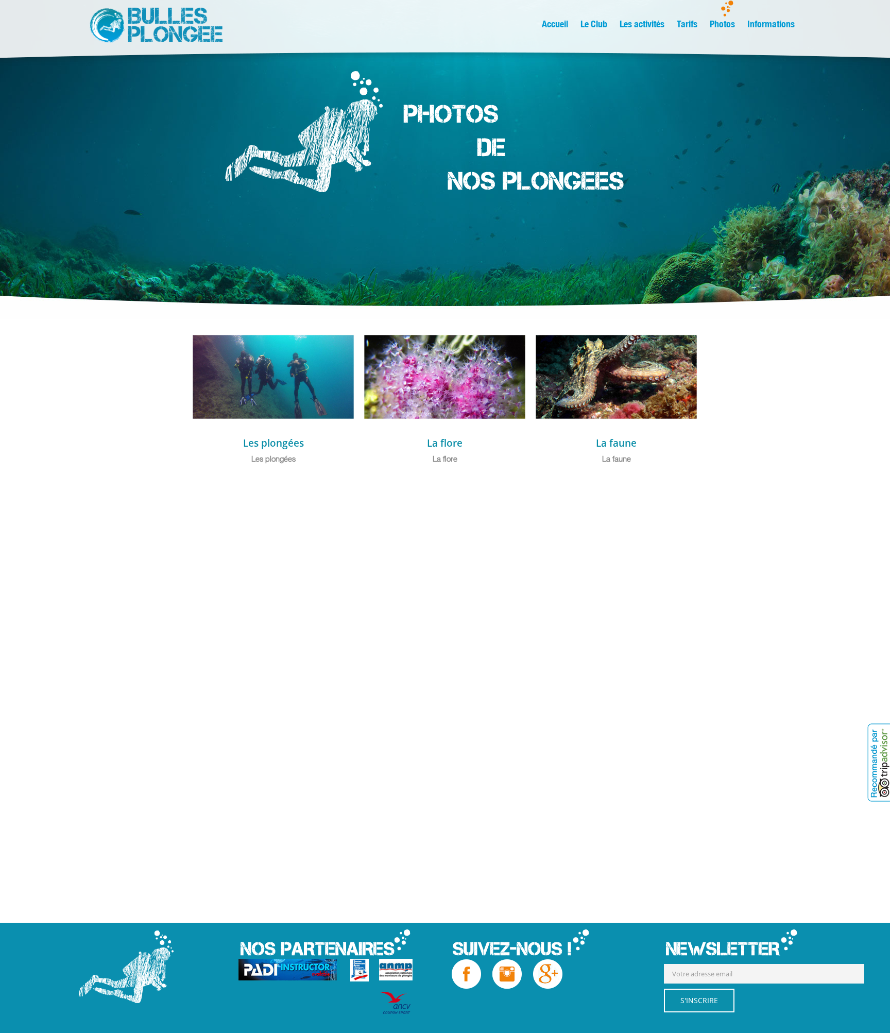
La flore (445, 443)
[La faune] (689, 342)
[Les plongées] (346, 342)
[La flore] (517, 342)
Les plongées (273, 443)
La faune (616, 443)
